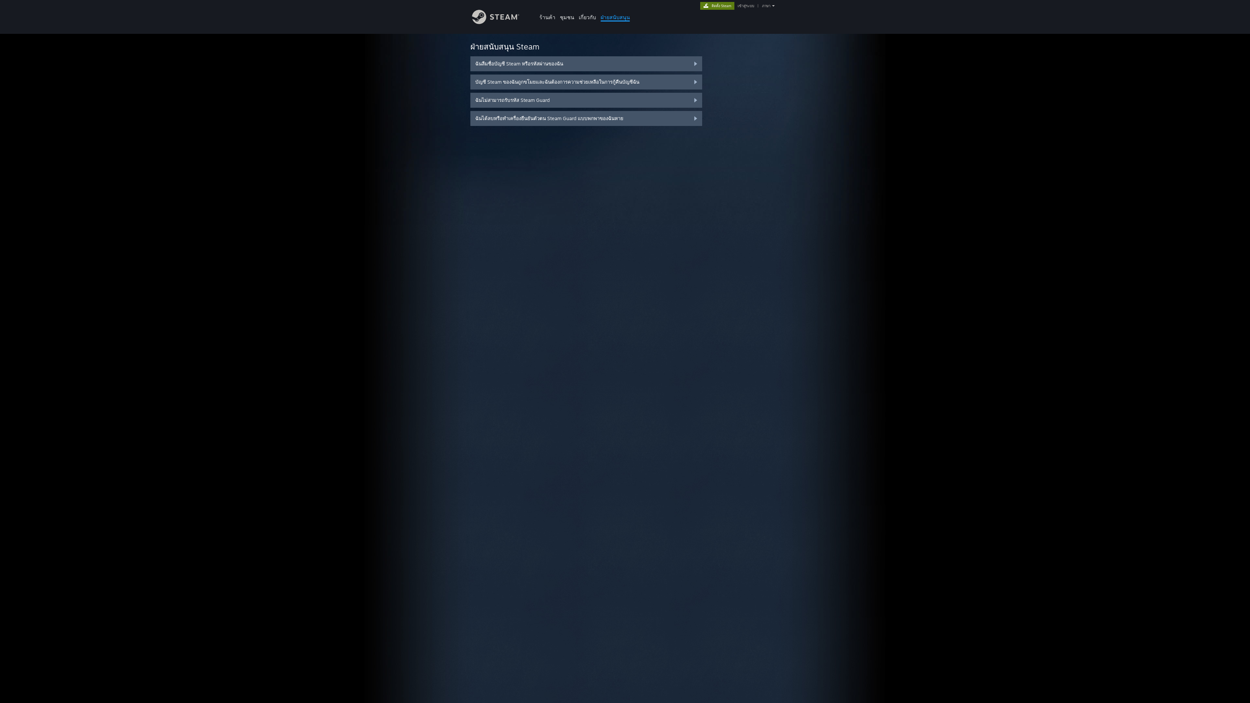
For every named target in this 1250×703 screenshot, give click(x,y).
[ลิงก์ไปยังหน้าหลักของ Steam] (495, 22)
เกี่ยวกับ (587, 17)
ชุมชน (567, 17)
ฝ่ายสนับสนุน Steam (504, 46)
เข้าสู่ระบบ (746, 6)
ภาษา (766, 6)
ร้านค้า (547, 17)
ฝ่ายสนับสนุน (615, 17)
